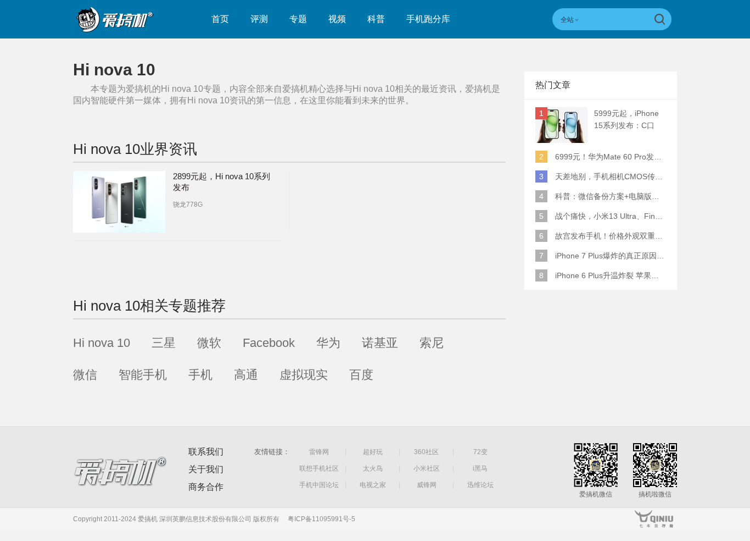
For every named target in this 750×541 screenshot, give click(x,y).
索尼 (431, 343)
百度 (361, 375)
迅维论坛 (480, 485)
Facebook (269, 343)
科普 (376, 19)
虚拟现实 (303, 375)
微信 (85, 375)
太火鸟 (373, 468)
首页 (220, 19)
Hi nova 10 (101, 343)
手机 (200, 375)
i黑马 (480, 468)
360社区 (426, 452)
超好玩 (373, 452)
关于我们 (205, 469)
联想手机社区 (319, 468)
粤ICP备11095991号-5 (321, 519)
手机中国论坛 (319, 485)
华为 (328, 343)
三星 (164, 343)
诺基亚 (380, 343)
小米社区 (426, 468)
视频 (337, 19)
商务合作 (205, 487)
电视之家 (373, 485)
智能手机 (143, 375)
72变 (480, 452)
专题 (298, 19)
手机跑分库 (428, 19)
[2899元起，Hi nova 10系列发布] (119, 202)
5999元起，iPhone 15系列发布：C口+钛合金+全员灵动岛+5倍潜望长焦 (629, 120)
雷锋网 (319, 452)
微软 (209, 343)
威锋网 (426, 485)
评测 (259, 19)
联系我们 (205, 451)
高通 (246, 375)
